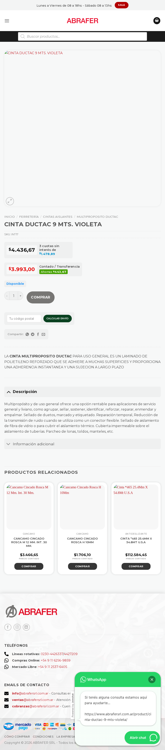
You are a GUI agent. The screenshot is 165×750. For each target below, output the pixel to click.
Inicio (9, 216)
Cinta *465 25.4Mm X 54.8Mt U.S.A (136, 540)
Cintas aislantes (57, 216)
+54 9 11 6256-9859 (55, 660)
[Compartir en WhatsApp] (27, 334)
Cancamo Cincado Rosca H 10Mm (82, 540)
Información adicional (33, 444)
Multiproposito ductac (97, 216)
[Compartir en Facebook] (38, 334)
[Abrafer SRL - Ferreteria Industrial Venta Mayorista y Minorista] (82, 20)
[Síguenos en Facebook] (7, 627)
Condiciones (43, 736)
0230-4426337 (52, 654)
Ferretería (29, 216)
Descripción (25, 391)
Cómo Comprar (17, 736)
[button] (6, 20)
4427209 (71, 654)
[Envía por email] (43, 334)
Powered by (72, 705)
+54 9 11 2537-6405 (52, 667)
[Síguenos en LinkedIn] (26, 627)
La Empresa (66, 736)
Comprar (40, 297)
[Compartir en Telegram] (32, 334)
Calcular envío (57, 318)
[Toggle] (8, 391)
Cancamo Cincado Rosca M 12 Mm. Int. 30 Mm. (29, 542)
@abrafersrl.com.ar (30, 693)
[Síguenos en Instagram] (17, 627)
